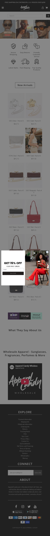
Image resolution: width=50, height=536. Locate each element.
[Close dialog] (47, 252)
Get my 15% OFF (13, 273)
